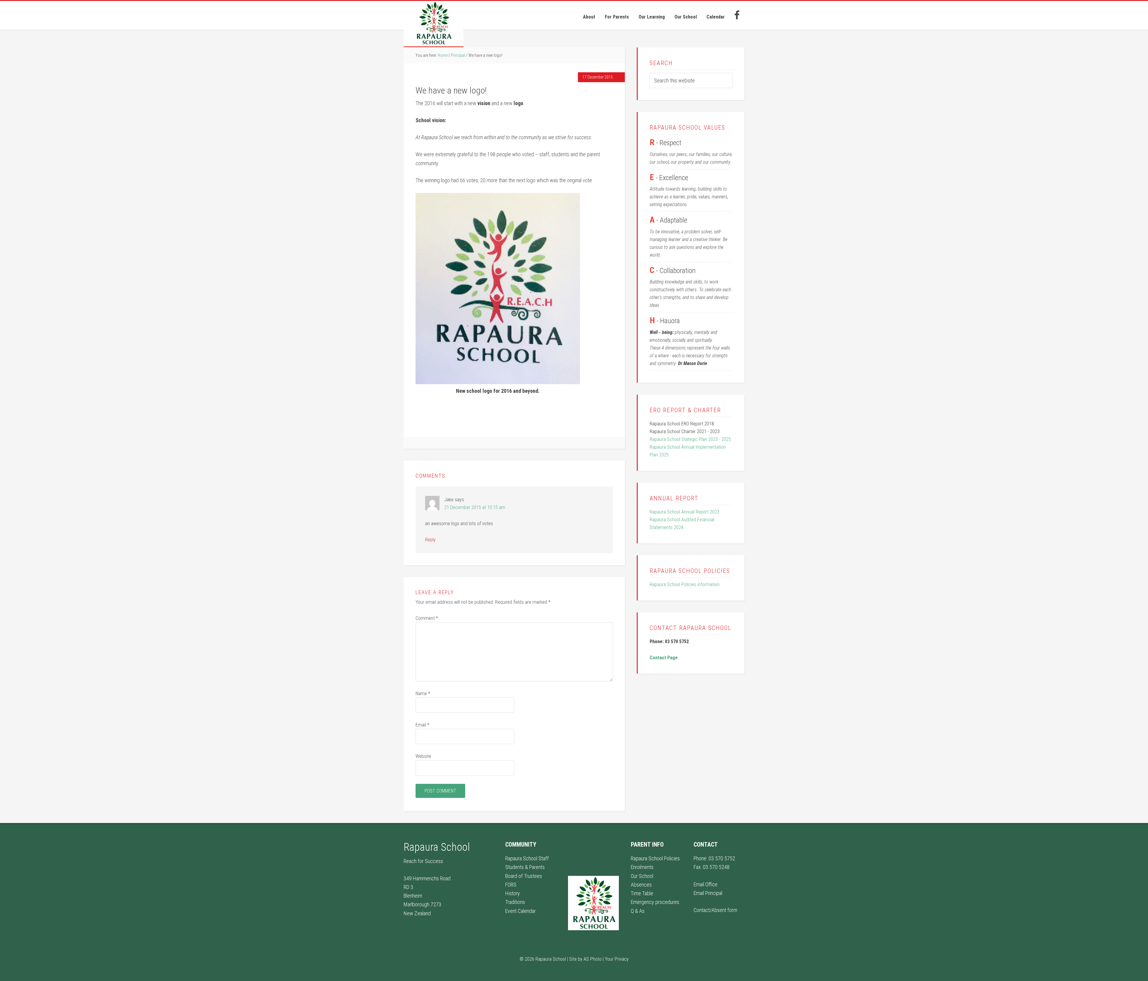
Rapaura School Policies (655, 858)
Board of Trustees (523, 876)
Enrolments (642, 867)
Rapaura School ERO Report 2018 (682, 424)
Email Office (706, 884)
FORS (510, 885)
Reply (430, 539)
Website (423, 756)
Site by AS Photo (585, 959)
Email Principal (708, 893)
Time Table (642, 893)
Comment (427, 618)
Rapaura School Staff (527, 858)
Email (422, 725)
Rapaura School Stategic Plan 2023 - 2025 (690, 439)
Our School (642, 876)
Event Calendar (520, 911)
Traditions (515, 902)
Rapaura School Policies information (685, 584)
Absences (641, 885)
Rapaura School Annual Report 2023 (684, 512)
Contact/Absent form (715, 910)
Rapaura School (433, 24)
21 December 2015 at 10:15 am (474, 507)
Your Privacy (617, 959)
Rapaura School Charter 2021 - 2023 (685, 431)
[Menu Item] (736, 15)
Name (423, 693)
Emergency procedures (655, 902)
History (512, 893)
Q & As (638, 911)
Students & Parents (525, 867)
